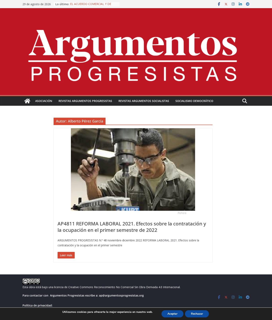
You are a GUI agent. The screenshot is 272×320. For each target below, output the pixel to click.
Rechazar (197, 314)
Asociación (43, 101)
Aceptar (172, 314)
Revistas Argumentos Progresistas (85, 101)
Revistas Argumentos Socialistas (143, 101)
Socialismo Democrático (194, 101)
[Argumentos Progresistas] (27, 101)
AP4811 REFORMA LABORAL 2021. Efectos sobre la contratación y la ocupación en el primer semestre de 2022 (132, 226)
